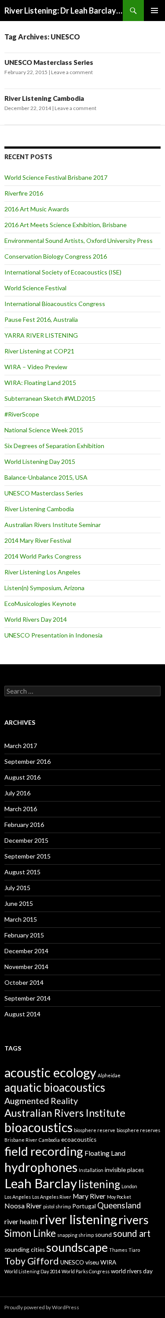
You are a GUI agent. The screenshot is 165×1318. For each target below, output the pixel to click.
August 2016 (22, 777)
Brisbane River (20, 1140)
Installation (91, 1170)
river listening (78, 1219)
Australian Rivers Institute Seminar (52, 524)
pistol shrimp (57, 1206)
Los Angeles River (51, 1197)
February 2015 (24, 935)
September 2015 (27, 856)
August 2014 (22, 1014)
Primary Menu (154, 10)
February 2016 (24, 824)
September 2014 (27, 998)
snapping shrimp (75, 1235)
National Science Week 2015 (43, 430)
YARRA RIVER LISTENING (41, 335)
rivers (133, 1219)
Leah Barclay (40, 1183)
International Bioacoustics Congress (54, 303)
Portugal (84, 1206)
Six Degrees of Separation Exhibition (54, 445)
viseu (92, 1262)
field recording (43, 1151)
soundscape (77, 1247)
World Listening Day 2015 (39, 461)
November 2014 (26, 966)
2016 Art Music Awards (36, 209)
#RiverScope (21, 414)
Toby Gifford (31, 1261)
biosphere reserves (138, 1130)
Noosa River (23, 1206)
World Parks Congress (86, 1271)
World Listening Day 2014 (32, 1271)
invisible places (124, 1169)
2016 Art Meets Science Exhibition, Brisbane (65, 224)
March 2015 (20, 919)
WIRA (108, 1262)
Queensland (119, 1205)
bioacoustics (38, 1127)
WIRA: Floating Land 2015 (40, 382)
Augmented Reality (41, 1101)
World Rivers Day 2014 (35, 619)
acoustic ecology (50, 1072)
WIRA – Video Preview (35, 366)
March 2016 (20, 808)
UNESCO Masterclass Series (48, 62)
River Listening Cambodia (44, 98)
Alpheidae (109, 1075)
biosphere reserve (94, 1130)
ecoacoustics (78, 1139)
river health (21, 1221)
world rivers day (132, 1271)
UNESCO (72, 1262)
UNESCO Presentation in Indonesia (53, 635)
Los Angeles (17, 1197)
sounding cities (24, 1249)
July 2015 (17, 887)
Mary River (89, 1196)
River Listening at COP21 (39, 351)
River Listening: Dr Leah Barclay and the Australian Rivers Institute (63, 10)
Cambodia (49, 1140)
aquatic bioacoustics (54, 1087)
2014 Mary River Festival (37, 540)
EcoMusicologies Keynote (40, 603)
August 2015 (22, 872)
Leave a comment (72, 72)
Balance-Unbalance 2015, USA (46, 477)
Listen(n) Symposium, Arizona (44, 587)
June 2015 (18, 903)
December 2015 (26, 840)
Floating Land (104, 1153)
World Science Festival (35, 288)
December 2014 (26, 951)
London (129, 1186)
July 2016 (17, 793)
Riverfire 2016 (23, 193)
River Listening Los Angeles (42, 572)
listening (99, 1184)
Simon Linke (30, 1233)
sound (103, 1234)
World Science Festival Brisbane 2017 (55, 177)
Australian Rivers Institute (64, 1113)
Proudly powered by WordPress (41, 1307)
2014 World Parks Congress (42, 556)
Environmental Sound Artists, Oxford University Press (78, 240)
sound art (131, 1233)
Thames (118, 1250)
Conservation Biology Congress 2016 (55, 256)
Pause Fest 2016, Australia (41, 319)
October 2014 (24, 982)
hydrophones (40, 1167)
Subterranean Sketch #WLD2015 (49, 398)
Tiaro (134, 1250)
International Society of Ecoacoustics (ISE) (62, 272)
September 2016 (27, 761)
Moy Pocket (119, 1197)
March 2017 (20, 745)
